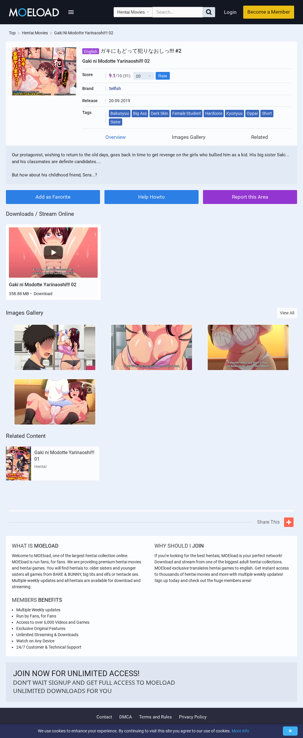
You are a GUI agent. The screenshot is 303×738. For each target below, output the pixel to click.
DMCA (125, 717)
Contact (104, 717)
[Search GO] (208, 12)
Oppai (252, 113)
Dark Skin (159, 113)
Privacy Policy (193, 717)
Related (259, 137)
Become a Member (268, 12)
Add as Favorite (53, 197)
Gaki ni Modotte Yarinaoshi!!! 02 (42, 284)
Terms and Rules (155, 717)
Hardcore (213, 113)
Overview (115, 137)
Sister (115, 122)
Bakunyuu (119, 113)
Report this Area (250, 197)
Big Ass (140, 113)
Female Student (186, 113)
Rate (162, 75)
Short (267, 113)
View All (287, 313)
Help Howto (151, 197)
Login (230, 12)
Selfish (115, 88)
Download (43, 293)
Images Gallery (188, 137)
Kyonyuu (234, 113)
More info (240, 731)
